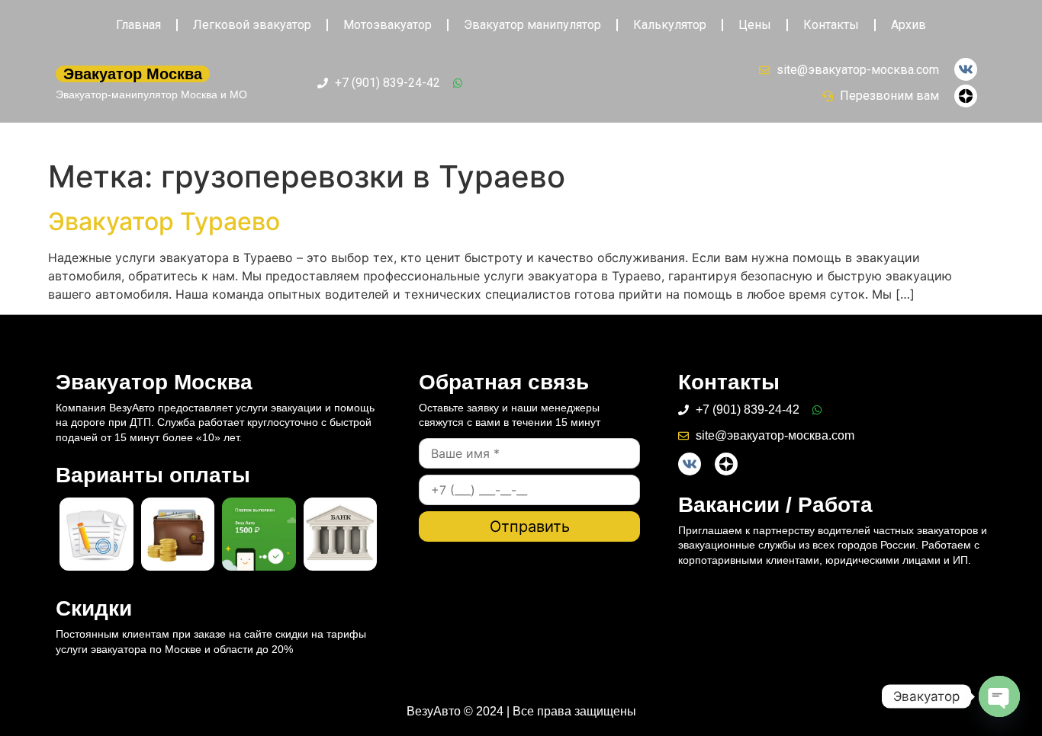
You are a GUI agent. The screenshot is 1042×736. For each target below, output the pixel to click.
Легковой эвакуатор (252, 25)
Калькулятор (669, 25)
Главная (138, 25)
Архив (908, 25)
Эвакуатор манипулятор (532, 25)
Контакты (831, 25)
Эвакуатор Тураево (164, 221)
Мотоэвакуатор (387, 25)
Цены (754, 25)
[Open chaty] (999, 696)
